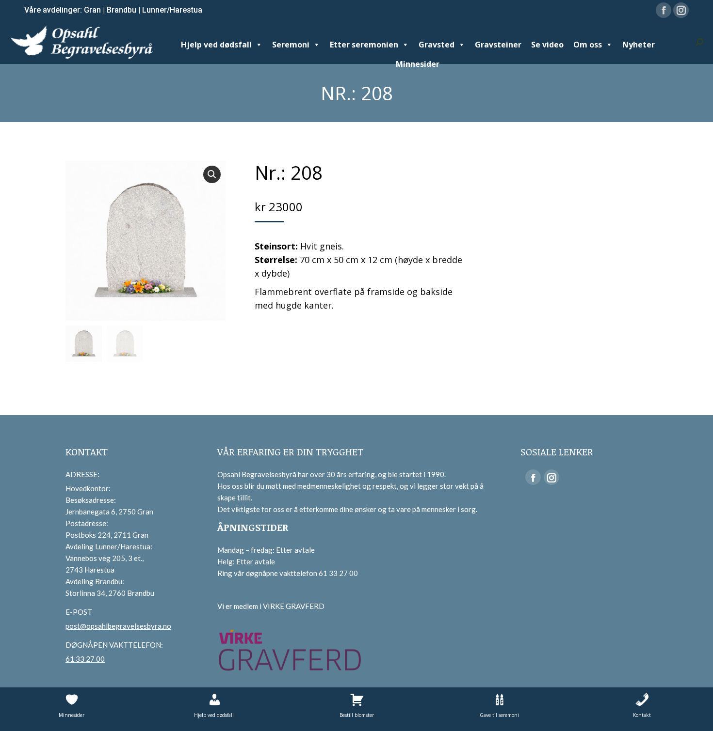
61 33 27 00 (85, 658)
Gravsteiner (498, 44)
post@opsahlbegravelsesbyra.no (118, 626)
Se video (547, 44)
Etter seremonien (364, 44)
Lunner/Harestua (172, 10)
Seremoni (290, 44)
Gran (92, 10)
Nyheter (638, 44)
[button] (212, 174)
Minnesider (417, 64)
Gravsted (436, 44)
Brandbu (121, 10)
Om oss (587, 44)
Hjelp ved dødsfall (216, 44)
